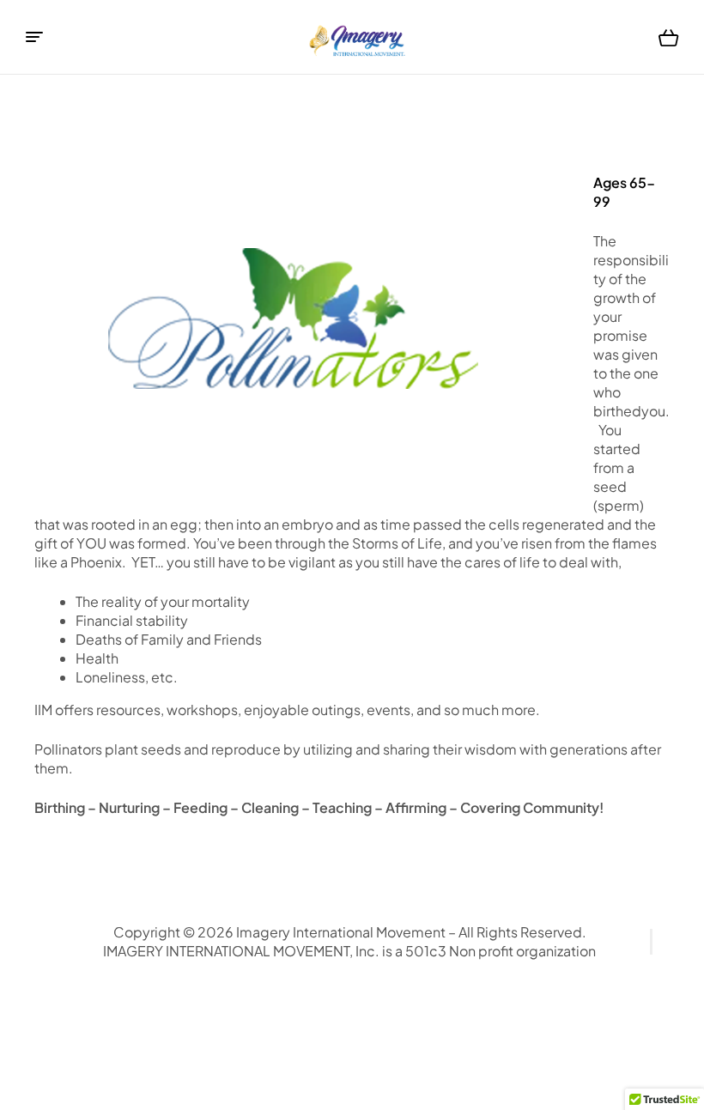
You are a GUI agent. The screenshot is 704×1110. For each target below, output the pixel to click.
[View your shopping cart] (668, 37)
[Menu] (34, 37)
